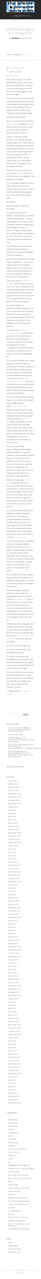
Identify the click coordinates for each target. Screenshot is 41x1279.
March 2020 (13, 976)
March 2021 (13, 937)
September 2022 (15, 881)
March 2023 (13, 862)
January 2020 (13, 982)
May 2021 (12, 930)
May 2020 (12, 969)
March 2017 (13, 1093)
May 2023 (12, 855)
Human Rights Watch (19, 406)
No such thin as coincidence (19, 1178)
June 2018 (12, 1044)
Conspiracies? (13, 1132)
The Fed (11, 1194)
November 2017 (14, 1067)
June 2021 (12, 927)
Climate (11, 1129)
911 (9, 1116)
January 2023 (13, 868)
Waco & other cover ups (18, 1217)
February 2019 (14, 1018)
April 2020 (12, 972)
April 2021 (12, 933)
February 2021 (14, 940)
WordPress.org (14, 1252)
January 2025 (13, 790)
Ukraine (11, 1207)
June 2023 (12, 852)
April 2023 (12, 859)
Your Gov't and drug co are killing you (19, 1225)
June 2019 (12, 1005)
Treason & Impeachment (18, 1204)
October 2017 (13, 1070)
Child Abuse (13, 1126)
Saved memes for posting (18, 1188)
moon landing (13, 1172)
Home (9, 54)
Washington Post (20, 599)
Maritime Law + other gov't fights (21, 1168)
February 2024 (14, 826)
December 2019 (14, 985)
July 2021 (11, 924)
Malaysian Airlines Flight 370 (19, 1165)
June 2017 (12, 1083)
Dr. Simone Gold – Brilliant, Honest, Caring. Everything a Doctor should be (19, 729)
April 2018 (12, 1051)
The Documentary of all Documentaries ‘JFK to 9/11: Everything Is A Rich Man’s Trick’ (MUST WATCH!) (20, 754)
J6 (9, 1162)
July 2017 (11, 1080)
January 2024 (13, 829)
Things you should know (18, 1198)
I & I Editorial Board (16, 68)
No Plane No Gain (15, 734)
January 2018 (13, 1060)
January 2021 (13, 943)
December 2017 (14, 1064)
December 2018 (14, 1025)
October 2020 (13, 953)
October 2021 (13, 914)
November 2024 (14, 797)
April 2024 (12, 820)
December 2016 (14, 1103)
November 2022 (14, 875)
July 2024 (11, 810)
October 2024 (13, 800)
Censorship (12, 1123)
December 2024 (14, 793)
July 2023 (11, 849)
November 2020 (14, 950)
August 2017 (13, 1077)
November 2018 (14, 1028)
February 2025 (14, 787)
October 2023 (13, 839)
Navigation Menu (20, 16)
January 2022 (13, 904)
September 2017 (15, 1073)
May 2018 (12, 1047)
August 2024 (13, 807)
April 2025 (12, 780)
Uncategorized (16, 54)
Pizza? (10, 1181)
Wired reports (20, 537)
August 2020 (13, 959)
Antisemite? (12, 1119)
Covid (10, 1136)
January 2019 (13, 1021)
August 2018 (13, 1038)
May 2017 (12, 1086)
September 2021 (15, 917)
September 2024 (15, 803)
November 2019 (14, 989)
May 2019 (12, 1008)
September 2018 (15, 1034)
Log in (10, 1242)
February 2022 (14, 901)
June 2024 (12, 813)
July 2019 (11, 1002)
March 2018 (13, 1054)
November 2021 (14, 911)
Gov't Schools (13, 1152)
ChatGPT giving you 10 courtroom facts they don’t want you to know (21, 739)
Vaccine (11, 1214)
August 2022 (13, 885)
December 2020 (14, 946)
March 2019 (13, 1015)
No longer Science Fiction (18, 1175)
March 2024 (13, 823)
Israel (10, 1159)
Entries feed (13, 1245)
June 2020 (12, 966)
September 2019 (15, 995)
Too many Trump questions (19, 1201)
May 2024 (12, 816)
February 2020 (14, 979)
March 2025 (13, 784)
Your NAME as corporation (19, 1229)
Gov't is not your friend (17, 1149)
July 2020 (11, 963)
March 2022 (13, 898)
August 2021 (13, 920)
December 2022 (14, 872)
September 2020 (15, 956)
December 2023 (14, 833)
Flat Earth (12, 1139)
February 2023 (14, 865)
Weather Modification (16, 1220)
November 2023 (14, 836)
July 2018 (11, 1041)
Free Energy (13, 1142)
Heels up (11, 1155)
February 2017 (14, 1096)
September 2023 (15, 842)
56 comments (12, 75)
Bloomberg (12, 124)
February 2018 (14, 1057)
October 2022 (13, 878)
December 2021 (14, 907)
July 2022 (11, 888)
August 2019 (13, 998)
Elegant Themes (20, 1270)
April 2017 (12, 1090)
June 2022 (12, 891)
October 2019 (13, 992)
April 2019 (12, 1011)
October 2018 (13, 1031)
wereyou (15, 38)
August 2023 (13, 846)
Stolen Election (14, 1191)
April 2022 (12, 894)
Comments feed (14, 1249)
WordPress (20, 1273)
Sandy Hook (13, 1185)
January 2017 (13, 1099)
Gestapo (11, 1146)
